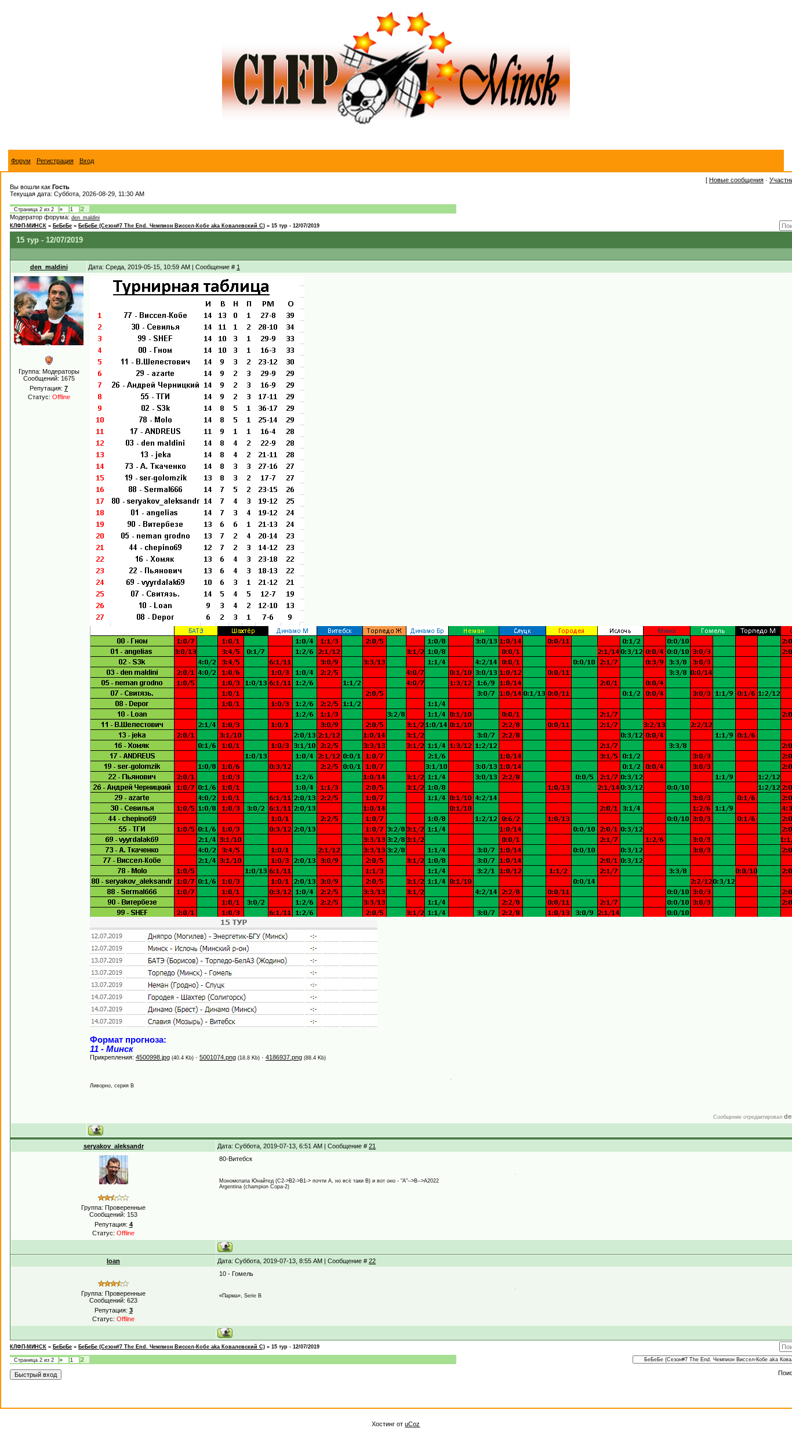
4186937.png (284, 1057)
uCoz (412, 1423)
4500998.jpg (153, 1057)
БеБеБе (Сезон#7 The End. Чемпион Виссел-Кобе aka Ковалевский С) (171, 226)
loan (113, 1260)
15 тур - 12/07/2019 (295, 226)
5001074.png (217, 1057)
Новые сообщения (736, 179)
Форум (21, 160)
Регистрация (55, 160)
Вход (86, 160)
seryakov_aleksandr (113, 1145)
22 (372, 1260)
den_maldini (85, 217)
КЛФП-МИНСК (28, 226)
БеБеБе (62, 226)
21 (372, 1145)
